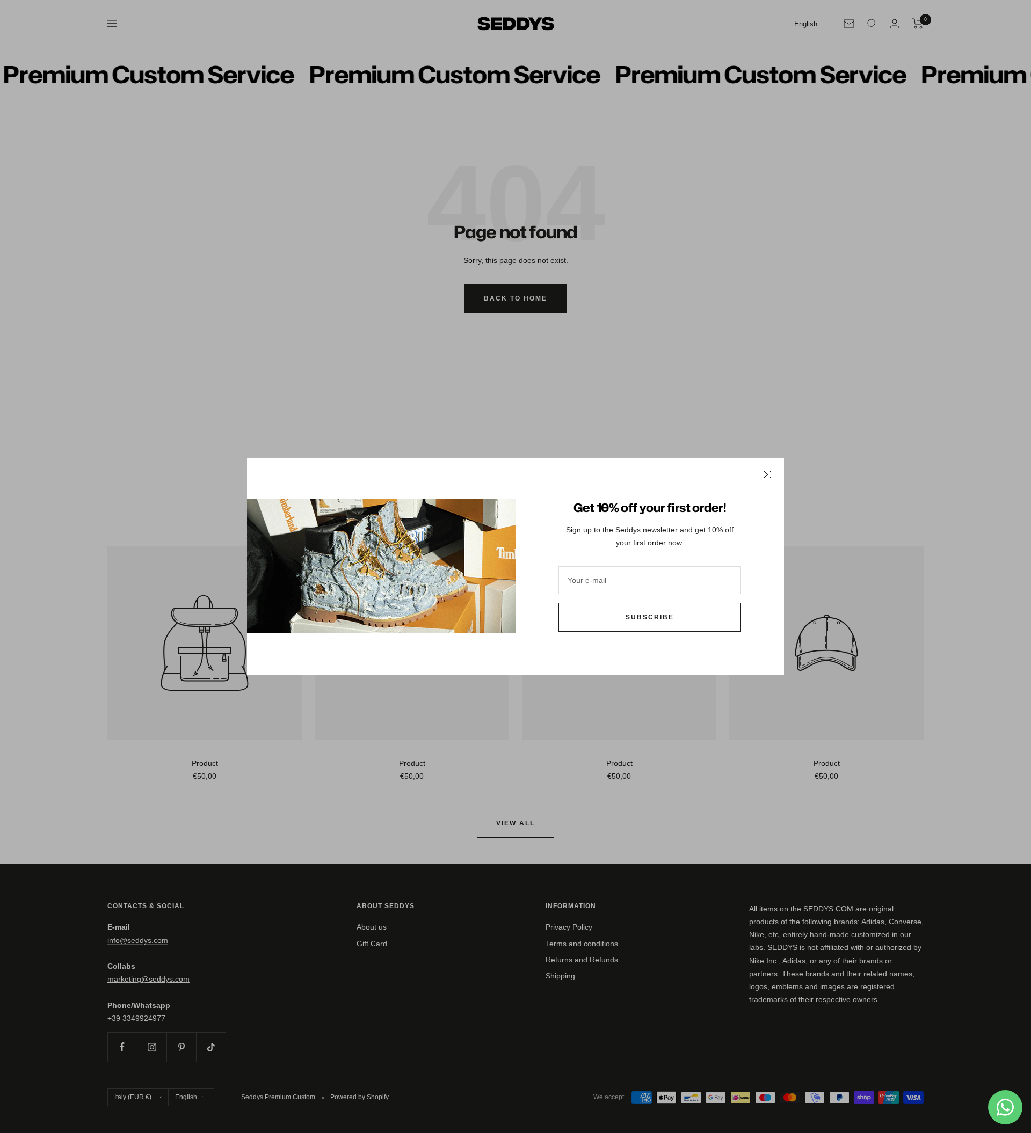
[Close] (767, 474)
